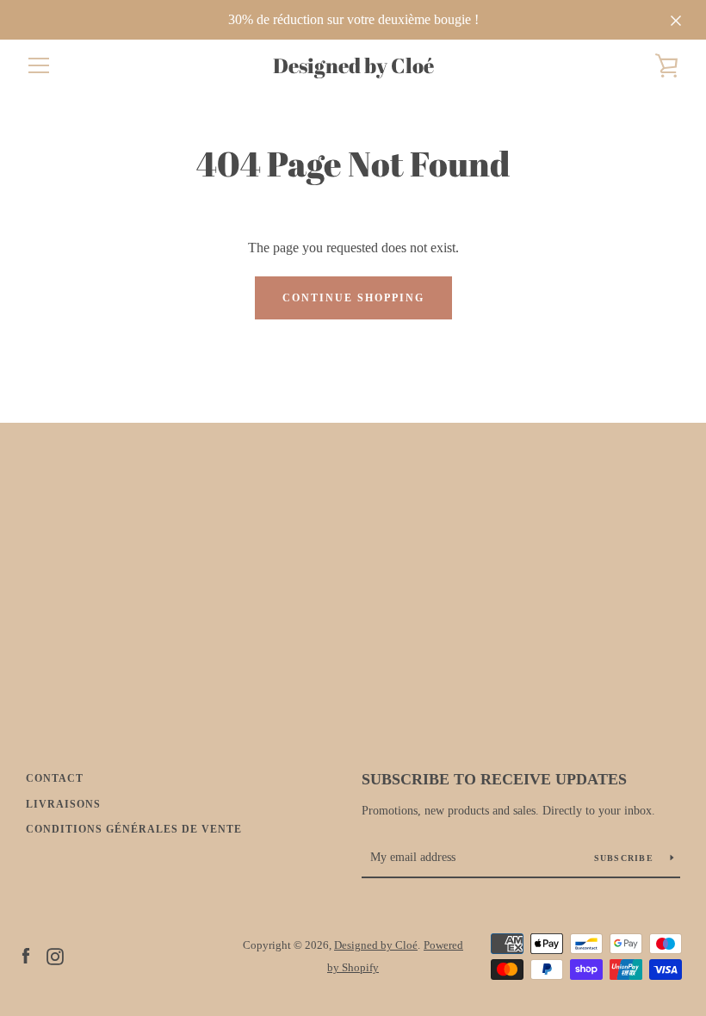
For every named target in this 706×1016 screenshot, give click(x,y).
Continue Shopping (353, 298)
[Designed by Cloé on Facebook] (25, 955)
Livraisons (63, 804)
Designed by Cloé (353, 65)
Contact (55, 778)
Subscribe (626, 858)
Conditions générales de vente (134, 829)
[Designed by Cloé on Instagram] (55, 955)
